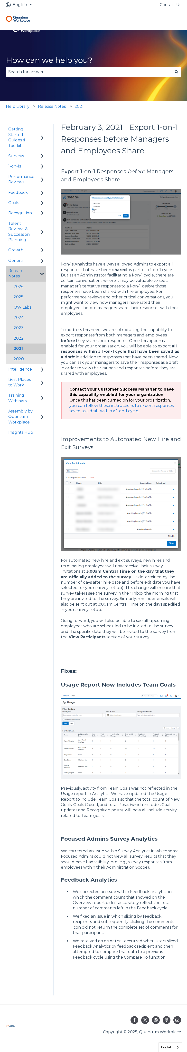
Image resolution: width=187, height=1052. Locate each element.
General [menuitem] (16, 260)
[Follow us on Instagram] (156, 1020)
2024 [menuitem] (19, 317)
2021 (79, 106)
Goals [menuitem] (13, 202)
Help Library (17, 106)
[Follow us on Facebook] (134, 1020)
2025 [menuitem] (18, 297)
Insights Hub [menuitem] (20, 432)
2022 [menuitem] (19, 338)
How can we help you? (49, 60)
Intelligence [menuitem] (20, 369)
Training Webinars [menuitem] (17, 398)
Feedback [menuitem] (18, 192)
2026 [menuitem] (18, 286)
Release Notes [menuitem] (16, 273)
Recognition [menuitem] (20, 213)
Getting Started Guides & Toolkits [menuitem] (17, 137)
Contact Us (170, 4)
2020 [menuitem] (19, 359)
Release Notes (52, 106)
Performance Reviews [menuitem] (21, 179)
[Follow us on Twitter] (145, 1020)
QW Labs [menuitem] (22, 307)
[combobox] (89, 72)
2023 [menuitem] (19, 327)
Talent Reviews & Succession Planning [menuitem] (19, 231)
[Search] (176, 72)
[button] (42, 130)
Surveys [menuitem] (16, 156)
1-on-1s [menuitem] (14, 166)
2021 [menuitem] (18, 348)
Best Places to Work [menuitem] (19, 382)
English (166, 1047)
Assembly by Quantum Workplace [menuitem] (20, 416)
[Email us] (177, 1020)
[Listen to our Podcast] (166, 1020)
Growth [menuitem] (15, 250)
